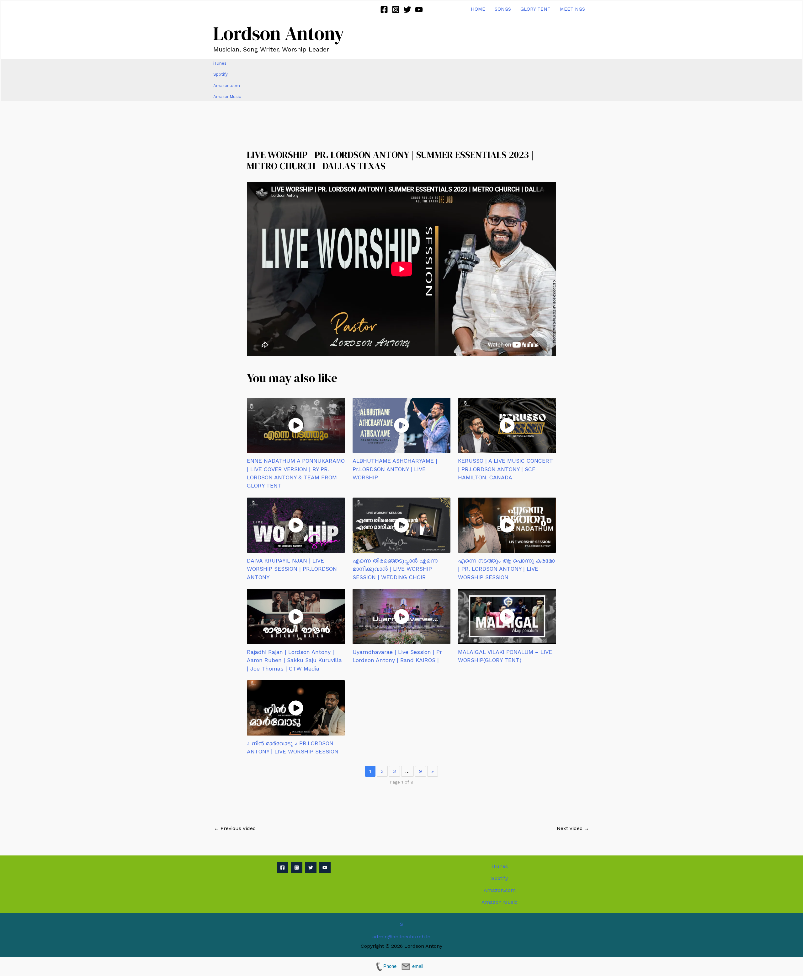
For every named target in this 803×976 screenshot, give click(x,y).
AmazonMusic (227, 96)
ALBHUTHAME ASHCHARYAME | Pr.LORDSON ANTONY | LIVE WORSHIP (395, 469)
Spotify (220, 74)
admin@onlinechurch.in (401, 937)
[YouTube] (419, 9)
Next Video (573, 828)
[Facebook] (384, 9)
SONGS (503, 9)
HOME (478, 9)
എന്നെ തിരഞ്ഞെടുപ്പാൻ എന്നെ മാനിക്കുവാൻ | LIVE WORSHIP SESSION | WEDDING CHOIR (395, 569)
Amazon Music (499, 902)
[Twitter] (407, 9)
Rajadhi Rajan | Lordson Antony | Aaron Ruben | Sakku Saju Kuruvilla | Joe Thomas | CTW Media (294, 660)
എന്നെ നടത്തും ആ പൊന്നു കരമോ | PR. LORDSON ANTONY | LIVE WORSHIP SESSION (506, 569)
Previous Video (235, 828)
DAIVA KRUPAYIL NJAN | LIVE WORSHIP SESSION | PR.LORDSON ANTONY (292, 569)
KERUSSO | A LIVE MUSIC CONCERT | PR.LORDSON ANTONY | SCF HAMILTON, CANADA (505, 469)
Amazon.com (226, 85)
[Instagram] (396, 9)
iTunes (219, 63)
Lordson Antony (278, 33)
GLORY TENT (535, 9)
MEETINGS (572, 9)
